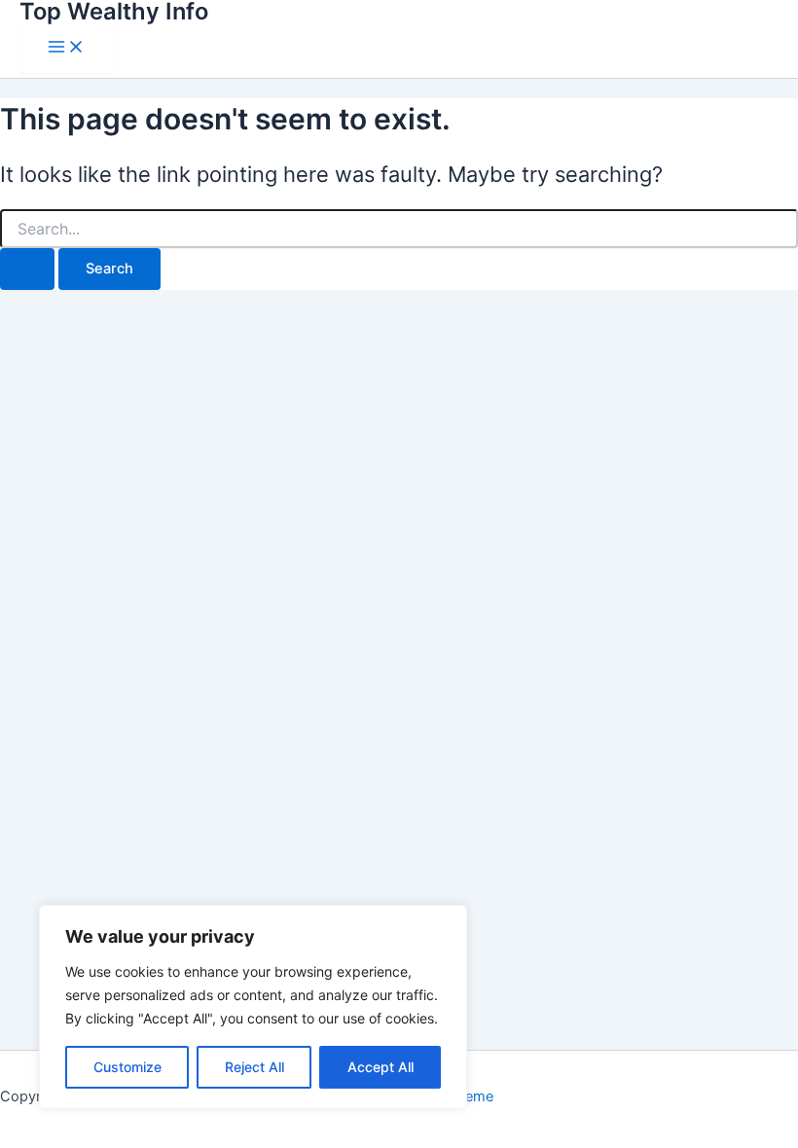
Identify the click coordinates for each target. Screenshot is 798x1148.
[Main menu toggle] (66, 48)
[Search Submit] (27, 269)
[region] (253, 1007)
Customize (127, 1066)
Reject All (254, 1066)
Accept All (380, 1066)
